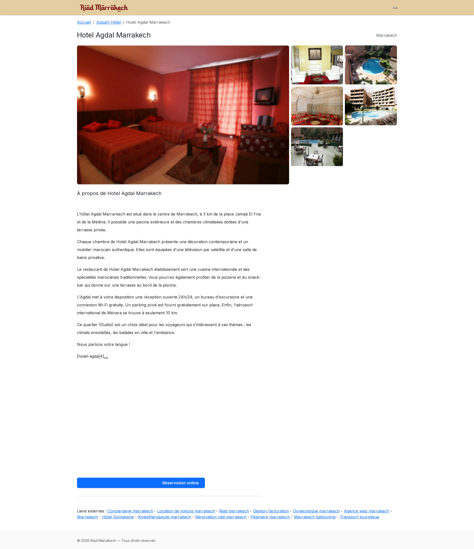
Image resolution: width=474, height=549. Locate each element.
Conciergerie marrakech (130, 511)
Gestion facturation (271, 511)
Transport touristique (359, 516)
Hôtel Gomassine (118, 516)
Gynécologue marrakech (316, 511)
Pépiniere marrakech (270, 516)
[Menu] (395, 7)
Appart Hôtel (108, 22)
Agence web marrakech (366, 511)
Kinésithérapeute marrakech (164, 516)
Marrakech (87, 516)
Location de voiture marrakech (186, 511)
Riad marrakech (234, 511)
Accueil (84, 22)
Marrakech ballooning (315, 516)
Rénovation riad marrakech (220, 516)
